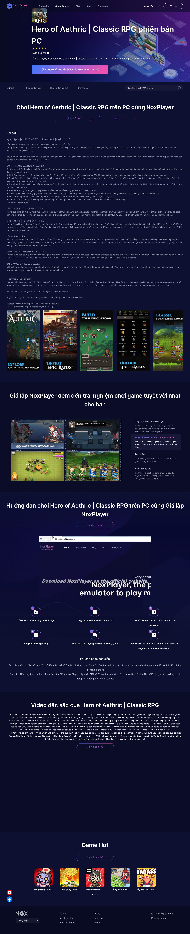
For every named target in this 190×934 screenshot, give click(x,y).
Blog (89, 6)
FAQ (78, 6)
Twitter (96, 922)
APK (116, 118)
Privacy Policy (158, 918)
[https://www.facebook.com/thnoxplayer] (9, 899)
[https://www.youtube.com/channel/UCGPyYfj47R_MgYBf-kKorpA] (9, 892)
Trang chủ (44, 6)
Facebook (103, 6)
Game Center (62, 6)
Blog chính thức (68, 922)
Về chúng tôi (66, 918)
